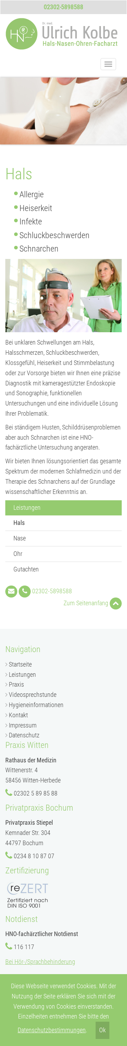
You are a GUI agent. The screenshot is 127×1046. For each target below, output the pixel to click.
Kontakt (18, 715)
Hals (31, 522)
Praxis (16, 684)
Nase (19, 538)
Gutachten (26, 569)
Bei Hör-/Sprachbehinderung (40, 961)
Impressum (23, 725)
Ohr (17, 553)
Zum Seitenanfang (87, 603)
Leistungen (22, 674)
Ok (102, 1030)
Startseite (20, 664)
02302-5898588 (63, 7)
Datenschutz (24, 735)
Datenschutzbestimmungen (52, 1030)
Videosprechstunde (32, 694)
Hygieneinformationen (36, 704)
